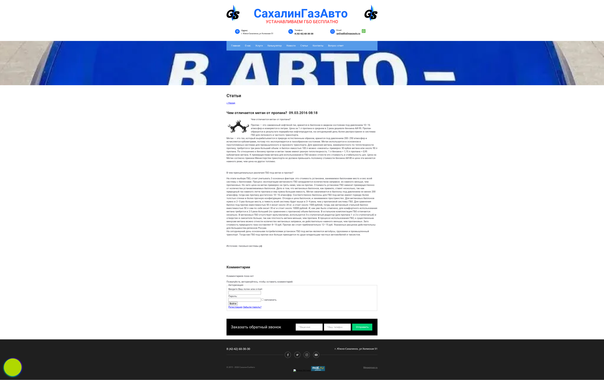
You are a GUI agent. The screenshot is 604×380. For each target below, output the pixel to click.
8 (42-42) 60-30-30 (304, 33)
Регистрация (235, 307)
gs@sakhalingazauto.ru (348, 33)
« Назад (230, 103)
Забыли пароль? (252, 307)
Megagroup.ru (370, 367)
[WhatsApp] (364, 31)
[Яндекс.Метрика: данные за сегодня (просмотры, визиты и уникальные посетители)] (302, 370)
